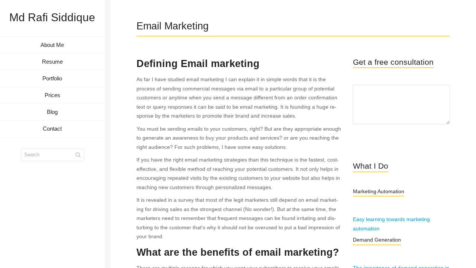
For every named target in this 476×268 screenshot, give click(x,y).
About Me (52, 45)
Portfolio (52, 78)
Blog (52, 112)
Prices (52, 95)
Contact (52, 128)
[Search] (78, 155)
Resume (52, 61)
